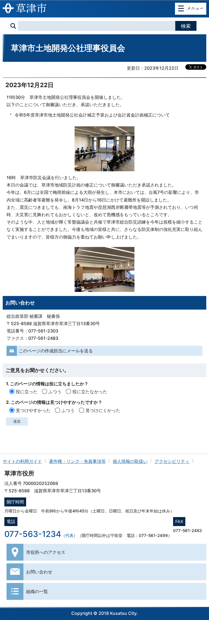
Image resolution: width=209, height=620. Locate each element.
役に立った (27, 391)
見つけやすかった (33, 410)
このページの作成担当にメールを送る (56, 350)
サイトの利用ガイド (22, 461)
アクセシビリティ (172, 461)
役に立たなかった (89, 391)
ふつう (55, 391)
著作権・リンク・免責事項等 (77, 461)
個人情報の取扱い (130, 461)
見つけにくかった (102, 410)
